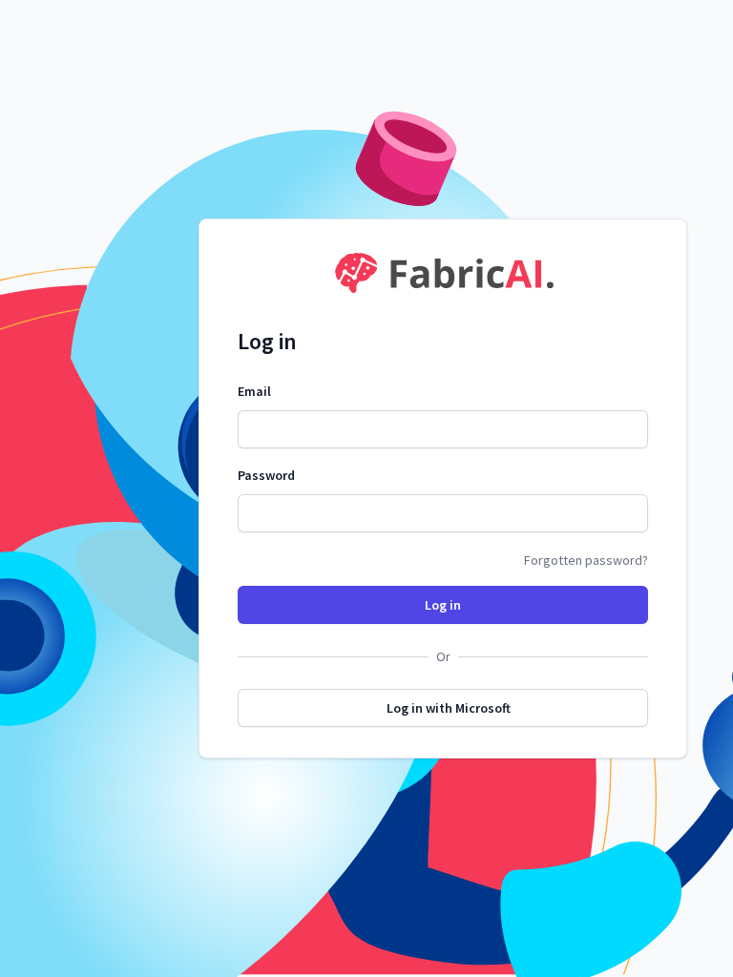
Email (254, 391)
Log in (443, 604)
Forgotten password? (586, 560)
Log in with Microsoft (449, 708)
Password (266, 475)
